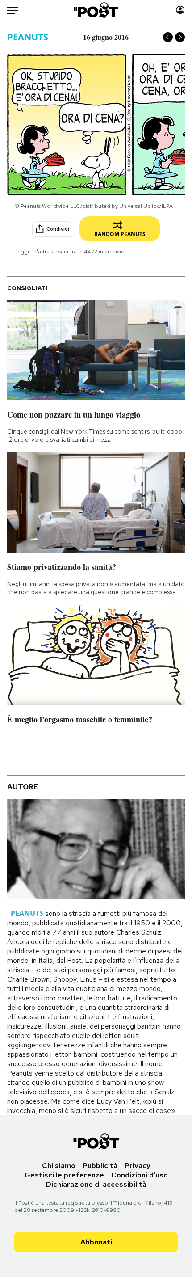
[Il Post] (96, 10)
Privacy (137, 1165)
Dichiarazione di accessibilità (96, 1184)
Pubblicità (100, 1165)
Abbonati (96, 1242)
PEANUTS (27, 37)
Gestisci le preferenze (64, 1175)
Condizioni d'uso (139, 1175)
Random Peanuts (120, 234)
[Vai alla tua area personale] (180, 10)
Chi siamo (58, 1165)
